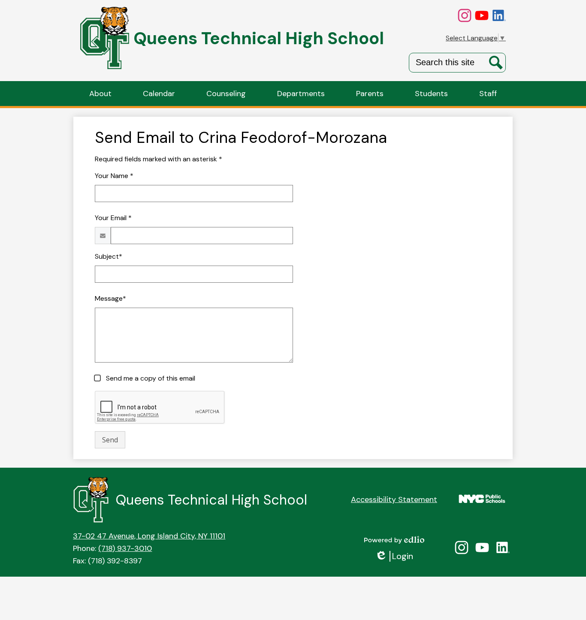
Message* (110, 298)
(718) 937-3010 (125, 548)
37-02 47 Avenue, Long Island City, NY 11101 (149, 536)
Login (394, 556)
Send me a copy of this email (149, 378)
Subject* (108, 256)
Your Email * (113, 217)
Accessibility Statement (394, 499)
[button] (100, 93)
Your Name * (114, 175)
